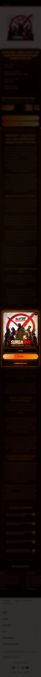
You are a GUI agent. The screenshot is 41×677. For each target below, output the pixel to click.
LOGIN (20, 351)
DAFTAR (20, 356)
